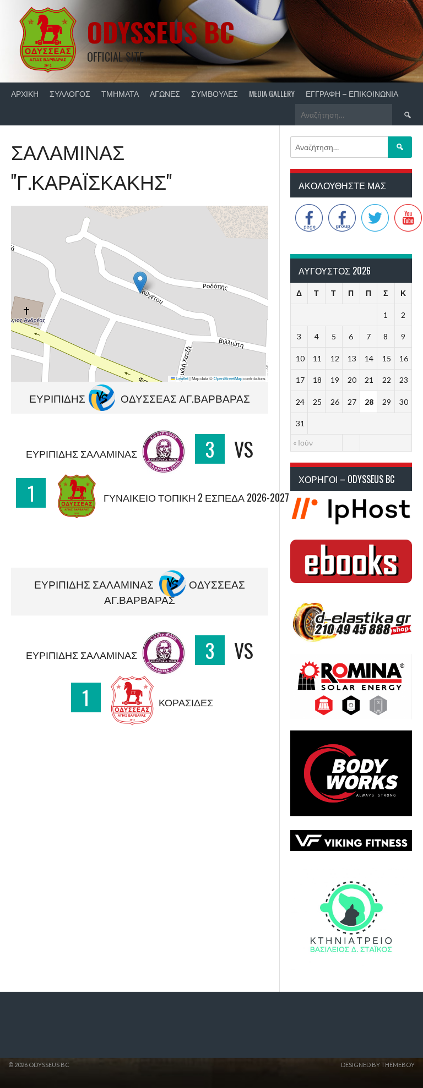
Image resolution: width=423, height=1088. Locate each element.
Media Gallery (272, 93)
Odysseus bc (161, 31)
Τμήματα (120, 93)
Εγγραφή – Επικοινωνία (352, 93)
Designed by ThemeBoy (378, 1064)
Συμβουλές (214, 93)
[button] (140, 282)
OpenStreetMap (228, 378)
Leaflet (181, 378)
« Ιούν (303, 442)
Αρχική (25, 93)
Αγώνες (165, 93)
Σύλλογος (70, 93)
